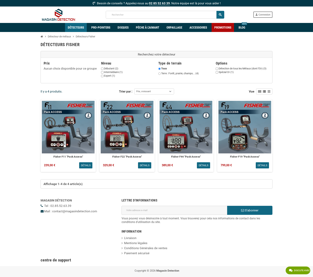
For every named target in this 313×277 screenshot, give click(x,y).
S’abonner (251, 210)
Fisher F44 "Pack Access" (186, 156)
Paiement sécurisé (136, 253)
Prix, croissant (143, 91)
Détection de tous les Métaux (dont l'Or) (242, 68)
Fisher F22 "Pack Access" (127, 156)
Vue (251, 91)
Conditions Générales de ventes (145, 248)
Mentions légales (135, 243)
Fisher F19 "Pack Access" (245, 156)
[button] (156, 54)
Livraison (130, 238)
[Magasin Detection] (59, 14)
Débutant (111, 68)
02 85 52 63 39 (159, 3)
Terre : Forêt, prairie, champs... (180, 73)
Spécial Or (226, 72)
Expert (109, 75)
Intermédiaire (113, 72)
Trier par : (125, 91)
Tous (164, 68)
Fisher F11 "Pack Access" (68, 156)
